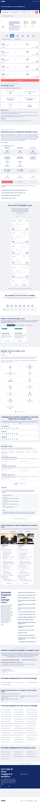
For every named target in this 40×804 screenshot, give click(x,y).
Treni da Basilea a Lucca (31, 739)
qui (31, 288)
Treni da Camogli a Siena (31, 721)
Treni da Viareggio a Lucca (31, 756)
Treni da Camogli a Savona (31, 723)
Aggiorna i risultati (19, 216)
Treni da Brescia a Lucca (5, 739)
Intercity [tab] (20, 531)
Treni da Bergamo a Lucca (19, 739)
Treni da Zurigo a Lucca (18, 735)
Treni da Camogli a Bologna (31, 712)
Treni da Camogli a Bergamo (6, 716)
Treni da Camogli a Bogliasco (6, 682)
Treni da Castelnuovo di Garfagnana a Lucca (22, 756)
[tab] (7, 39)
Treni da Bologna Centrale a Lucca (20, 732)
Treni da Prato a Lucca (5, 756)
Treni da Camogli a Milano (6, 684)
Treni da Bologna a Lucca (6, 732)
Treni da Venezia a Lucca (5, 728)
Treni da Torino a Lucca (30, 730)
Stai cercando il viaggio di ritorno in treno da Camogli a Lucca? (10, 696)
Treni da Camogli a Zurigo (19, 714)
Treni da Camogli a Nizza (5, 719)
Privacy (36, 800)
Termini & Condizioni (29, 800)
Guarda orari (10, 107)
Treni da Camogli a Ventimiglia (7, 723)
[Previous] (4, 306)
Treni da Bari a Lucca (18, 737)
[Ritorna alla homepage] (3, 1)
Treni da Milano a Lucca (18, 725)
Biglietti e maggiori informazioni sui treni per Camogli (29, 696)
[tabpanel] (20, 335)
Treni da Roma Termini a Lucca (7, 730)
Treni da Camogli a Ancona (19, 721)
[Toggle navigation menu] (38, 1)
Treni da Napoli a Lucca (30, 728)
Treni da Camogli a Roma (18, 709)
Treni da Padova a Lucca (18, 741)
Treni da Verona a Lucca (31, 732)
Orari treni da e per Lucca (13, 763)
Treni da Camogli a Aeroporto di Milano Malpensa (23, 719)
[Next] (37, 36)
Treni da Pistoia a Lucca (18, 754)
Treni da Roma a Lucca (30, 725)
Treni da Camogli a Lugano (31, 719)
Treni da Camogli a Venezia (31, 709)
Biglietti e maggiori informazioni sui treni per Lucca (10, 699)
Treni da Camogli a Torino (19, 712)
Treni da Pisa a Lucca (5, 741)
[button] (24, 12)
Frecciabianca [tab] (13, 531)
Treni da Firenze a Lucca (18, 730)
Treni (6, 763)
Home (2, 763)
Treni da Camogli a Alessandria (32, 682)
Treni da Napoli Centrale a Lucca (7, 735)
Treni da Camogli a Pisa (18, 716)
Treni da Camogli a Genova (19, 682)
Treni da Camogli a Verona (6, 714)
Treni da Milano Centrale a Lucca (20, 728)
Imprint (21, 800)
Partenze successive (24, 285)
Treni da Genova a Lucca (31, 737)
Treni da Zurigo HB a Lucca (6, 737)
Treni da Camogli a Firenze (6, 712)
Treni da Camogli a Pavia (5, 721)
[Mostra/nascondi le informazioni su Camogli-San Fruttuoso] (37, 671)
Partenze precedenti (16, 285)
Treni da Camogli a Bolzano (31, 716)
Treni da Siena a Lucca (30, 751)
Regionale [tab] (28, 531)
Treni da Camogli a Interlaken (6, 725)
